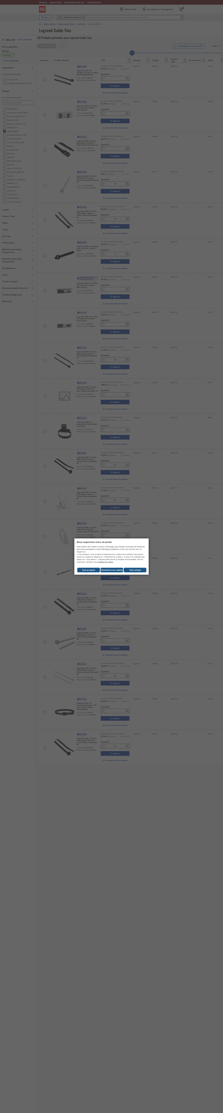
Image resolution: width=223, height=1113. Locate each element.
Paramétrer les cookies (112, 570)
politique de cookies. (105, 562)
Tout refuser (135, 570)
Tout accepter (88, 570)
